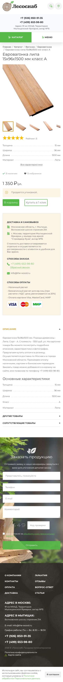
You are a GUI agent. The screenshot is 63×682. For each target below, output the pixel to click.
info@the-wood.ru (20, 273)
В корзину (11, 202)
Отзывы (40, 581)
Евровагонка (44, 47)
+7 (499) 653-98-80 (31, 22)
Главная (7, 47)
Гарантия (41, 575)
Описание (9, 329)
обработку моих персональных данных (30, 535)
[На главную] (20, 6)
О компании (13, 575)
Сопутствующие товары (19, 423)
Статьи (39, 593)
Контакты (11, 581)
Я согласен (53, 674)
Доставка (11, 593)
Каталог (18, 47)
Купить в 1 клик (36, 202)
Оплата (10, 587)
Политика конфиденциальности (21, 652)
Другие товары (13, 416)
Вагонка (30, 47)
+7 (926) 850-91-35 (31, 18)
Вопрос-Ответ (44, 587)
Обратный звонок (20, 267)
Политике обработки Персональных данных (21, 677)
